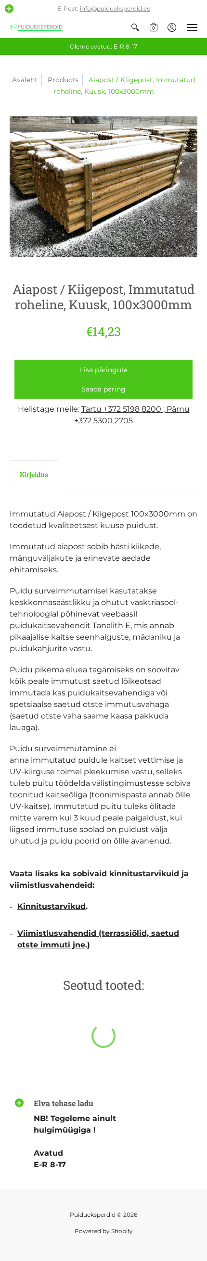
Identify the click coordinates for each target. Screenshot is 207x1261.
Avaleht (25, 80)
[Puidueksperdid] (36, 27)
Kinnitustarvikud (51, 906)
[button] (9, 8)
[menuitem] (135, 27)
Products (63, 80)
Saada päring (103, 389)
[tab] (34, 474)
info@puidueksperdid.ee (115, 8)
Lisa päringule (103, 370)
